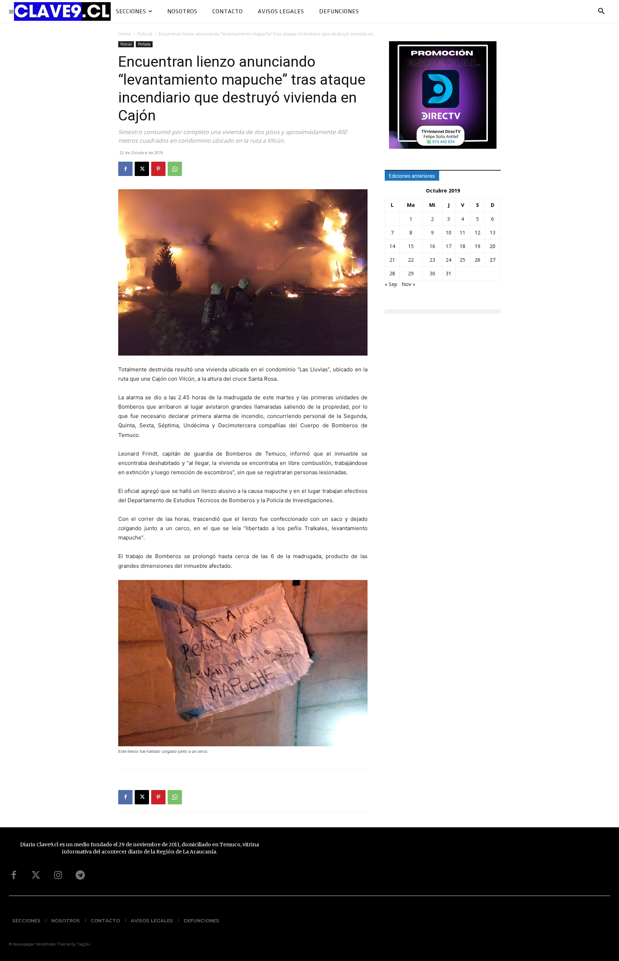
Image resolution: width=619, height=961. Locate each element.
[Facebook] (125, 169)
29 (411, 273)
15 (411, 246)
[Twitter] (35, 875)
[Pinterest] (158, 169)
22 (411, 259)
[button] (601, 11)
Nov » (408, 284)
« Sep (391, 284)
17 (448, 246)
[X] (142, 169)
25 (462, 259)
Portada (144, 44)
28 (392, 273)
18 (462, 246)
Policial (145, 34)
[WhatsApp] (175, 169)
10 (448, 232)
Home (124, 34)
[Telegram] (80, 875)
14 (392, 246)
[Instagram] (58, 875)
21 (392, 259)
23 (432, 259)
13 (492, 232)
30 (432, 273)
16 (432, 246)
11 (462, 232)
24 (448, 259)
